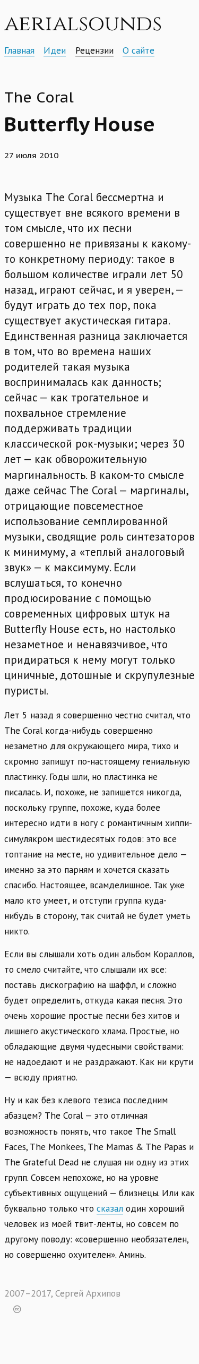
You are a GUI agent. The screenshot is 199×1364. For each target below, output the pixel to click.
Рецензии (94, 50)
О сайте (138, 50)
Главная (19, 50)
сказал (110, 1208)
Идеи (55, 50)
